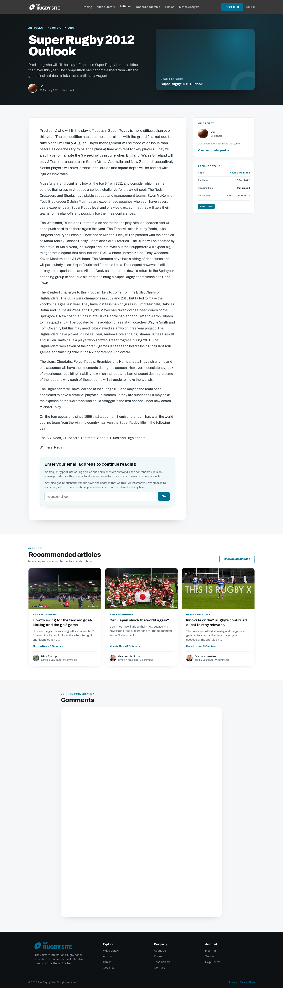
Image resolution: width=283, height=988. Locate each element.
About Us (160, 950)
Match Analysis (189, 6)
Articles (125, 6)
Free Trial (232, 6)
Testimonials (162, 962)
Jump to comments (238, 195)
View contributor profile (213, 150)
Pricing (87, 6)
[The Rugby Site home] (44, 7)
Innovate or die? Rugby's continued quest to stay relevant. (216, 622)
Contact (159, 967)
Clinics (169, 6)
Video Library (106, 6)
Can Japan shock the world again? (139, 620)
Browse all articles (237, 559)
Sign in (250, 6)
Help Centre (212, 962)
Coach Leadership (148, 6)
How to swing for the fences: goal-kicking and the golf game (62, 622)
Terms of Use (247, 982)
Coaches (109, 967)
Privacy (233, 982)
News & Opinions (61, 28)
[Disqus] (141, 762)
